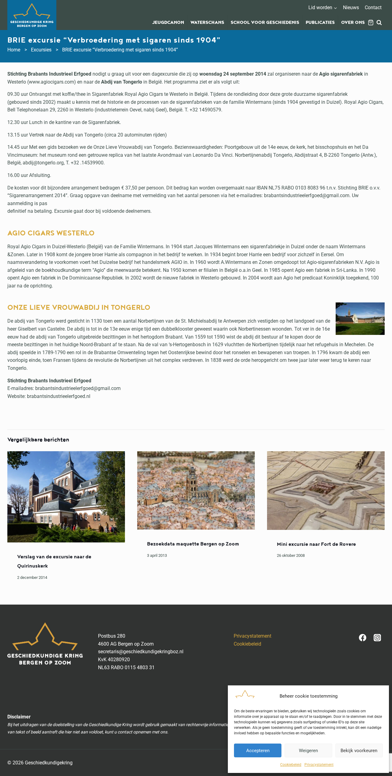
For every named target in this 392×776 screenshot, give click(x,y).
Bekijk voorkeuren (359, 750)
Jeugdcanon (168, 22)
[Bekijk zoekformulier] (379, 22)
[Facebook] (362, 637)
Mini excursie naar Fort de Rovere (316, 544)
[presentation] (66, 496)
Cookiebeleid (290, 765)
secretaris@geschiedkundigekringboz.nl (140, 651)
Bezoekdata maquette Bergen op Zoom (193, 544)
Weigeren (308, 750)
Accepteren (258, 750)
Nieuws (351, 7)
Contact (373, 7)
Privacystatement (319, 765)
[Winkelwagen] (371, 22)
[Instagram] (377, 637)
